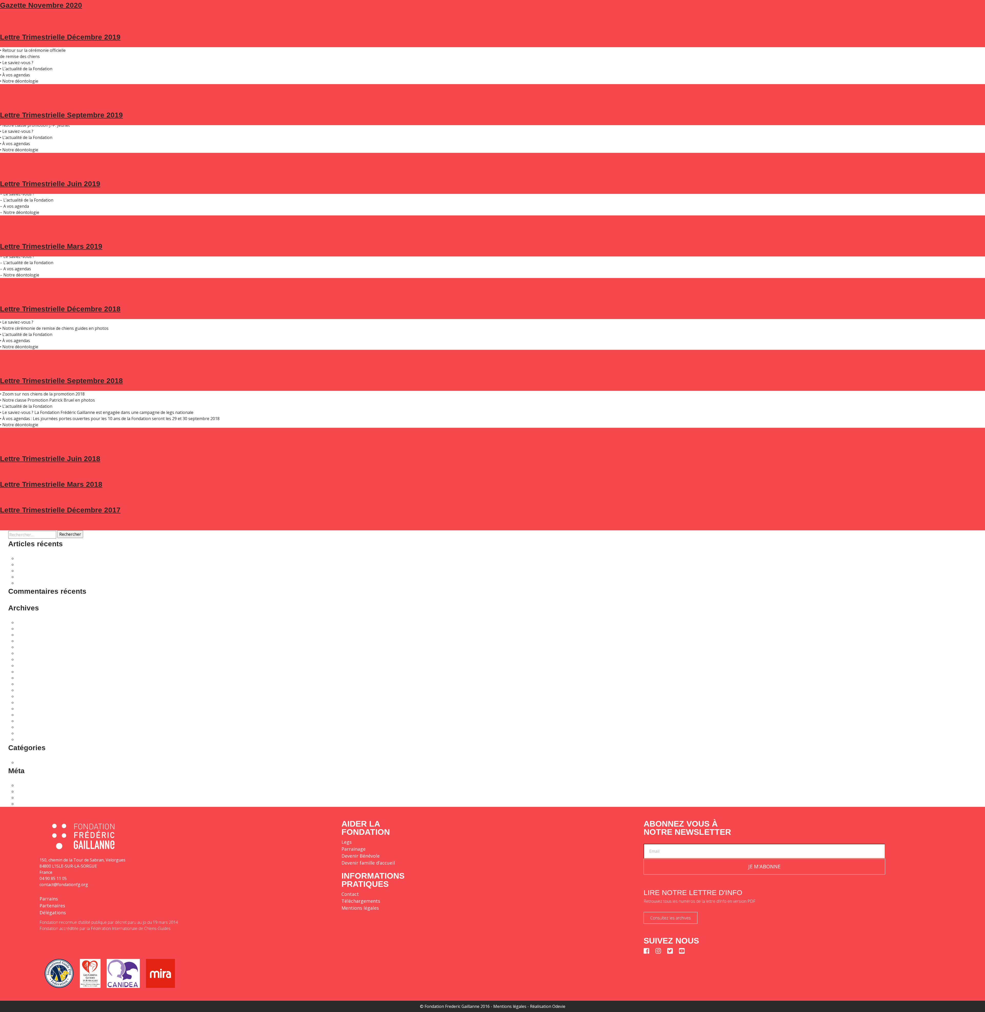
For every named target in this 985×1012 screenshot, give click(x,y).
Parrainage (353, 849)
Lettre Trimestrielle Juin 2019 (50, 184)
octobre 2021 (29, 659)
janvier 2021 (28, 678)
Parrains (49, 899)
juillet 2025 (26, 628)
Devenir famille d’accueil (368, 863)
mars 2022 (26, 641)
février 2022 (28, 647)
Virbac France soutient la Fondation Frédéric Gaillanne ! (69, 583)
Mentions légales (360, 908)
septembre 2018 (32, 739)
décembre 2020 (31, 684)
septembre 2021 (32, 665)
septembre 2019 (32, 702)
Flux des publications (36, 791)
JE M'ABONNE (764, 866)
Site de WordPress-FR (37, 804)
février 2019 (28, 721)
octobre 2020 (29, 690)
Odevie (558, 1006)
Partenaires (52, 905)
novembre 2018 (31, 733)
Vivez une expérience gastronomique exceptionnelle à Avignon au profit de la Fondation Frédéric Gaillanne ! (119, 558)
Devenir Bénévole (360, 856)
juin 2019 (25, 708)
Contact (350, 894)
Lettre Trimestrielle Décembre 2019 (60, 37)
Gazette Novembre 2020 (41, 5)
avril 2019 (25, 715)
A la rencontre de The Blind (42, 577)
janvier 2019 (28, 727)
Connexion (26, 785)
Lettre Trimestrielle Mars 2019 (51, 246)
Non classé (26, 762)
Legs (346, 842)
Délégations (53, 912)
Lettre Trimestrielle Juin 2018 (50, 459)
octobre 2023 (29, 635)
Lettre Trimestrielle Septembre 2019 (61, 115)
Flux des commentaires (38, 797)
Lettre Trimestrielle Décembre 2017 (60, 510)
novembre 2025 (31, 622)
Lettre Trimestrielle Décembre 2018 (60, 309)
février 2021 (28, 671)
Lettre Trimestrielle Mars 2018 (51, 484)
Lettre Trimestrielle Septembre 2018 (61, 381)
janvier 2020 (28, 696)
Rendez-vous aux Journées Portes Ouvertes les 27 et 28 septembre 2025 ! (86, 564)
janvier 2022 (28, 653)
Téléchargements (360, 901)
